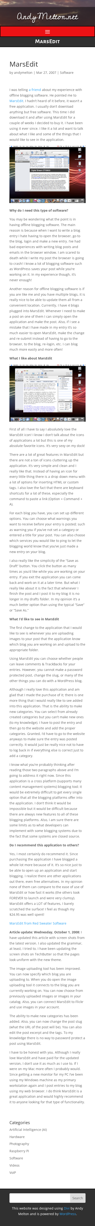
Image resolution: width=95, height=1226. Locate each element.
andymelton (23, 72)
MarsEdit (16, 101)
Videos (14, 1165)
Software (67, 72)
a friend (35, 89)
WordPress (67, 1214)
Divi (67, 1208)
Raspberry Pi (19, 1151)
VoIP (12, 1172)
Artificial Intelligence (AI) (28, 1129)
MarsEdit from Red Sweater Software (37, 923)
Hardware (17, 1137)
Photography (19, 1144)
